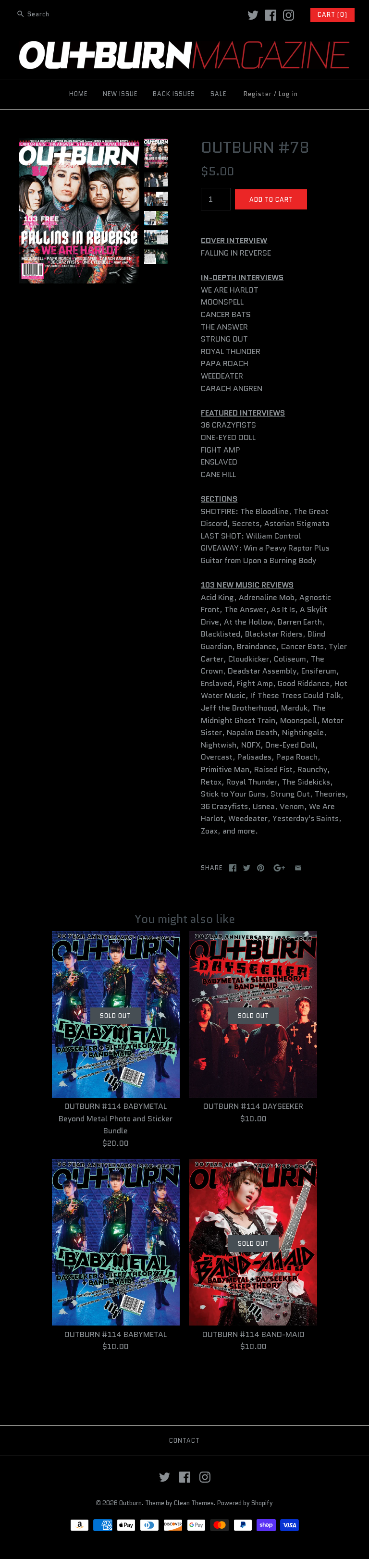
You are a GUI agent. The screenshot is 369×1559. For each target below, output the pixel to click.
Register (258, 93)
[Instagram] (288, 15)
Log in (288, 93)
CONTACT (184, 1440)
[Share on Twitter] (246, 868)
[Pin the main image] (260, 868)
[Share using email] (298, 868)
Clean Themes (194, 1503)
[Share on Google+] (279, 868)
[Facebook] (270, 15)
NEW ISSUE (120, 93)
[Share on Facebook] (232, 868)
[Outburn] (184, 46)
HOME (78, 93)
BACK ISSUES (174, 93)
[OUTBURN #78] (79, 144)
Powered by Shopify (245, 1503)
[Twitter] (252, 15)
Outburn (130, 1503)
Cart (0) (332, 14)
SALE (218, 93)
